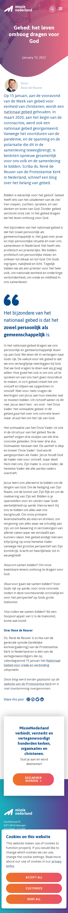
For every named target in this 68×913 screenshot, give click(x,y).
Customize (34, 888)
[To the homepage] (18, 8)
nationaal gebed (18, 111)
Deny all (34, 899)
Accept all (34, 877)
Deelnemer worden (33, 779)
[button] (52, 8)
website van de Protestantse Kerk (27, 684)
